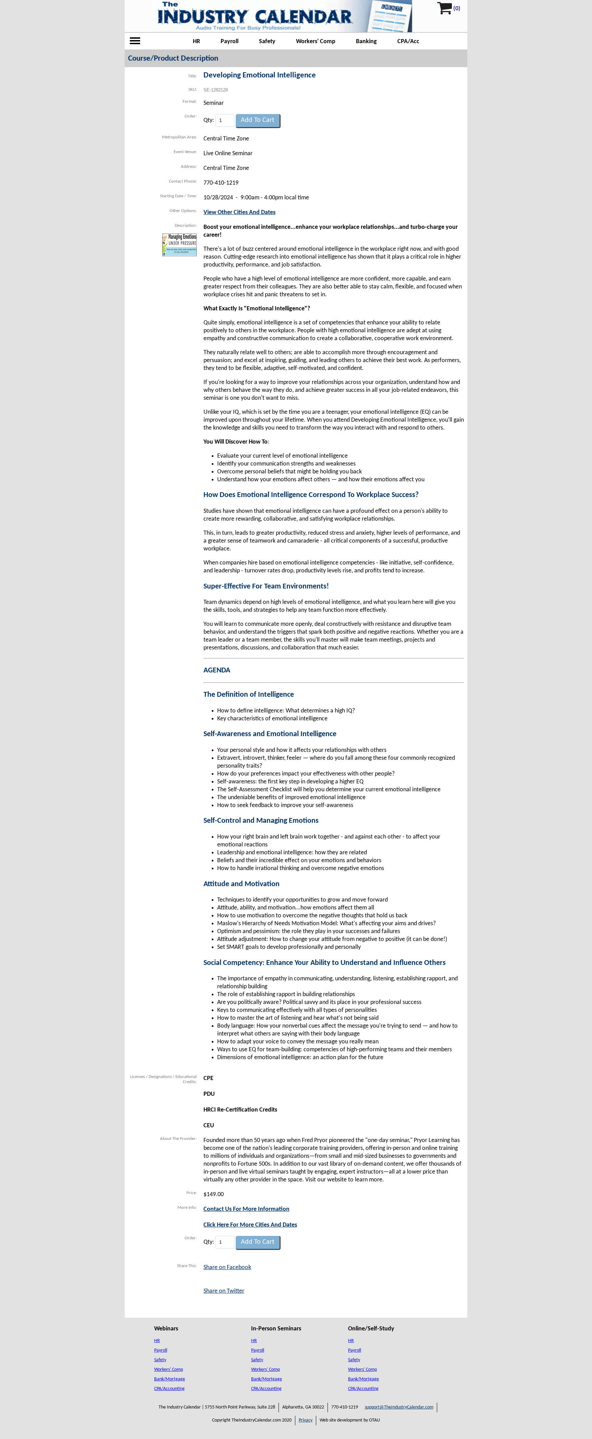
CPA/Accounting (169, 1388)
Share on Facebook (227, 1267)
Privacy (305, 1420)
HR (196, 41)
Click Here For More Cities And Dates (250, 1225)
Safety (267, 41)
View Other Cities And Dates (239, 212)
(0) (456, 8)
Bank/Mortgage (169, 1379)
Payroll (229, 41)
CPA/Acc (408, 41)
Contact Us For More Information (246, 1209)
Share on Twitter (224, 1291)
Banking (366, 41)
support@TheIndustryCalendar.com (399, 1407)
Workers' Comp (315, 41)
